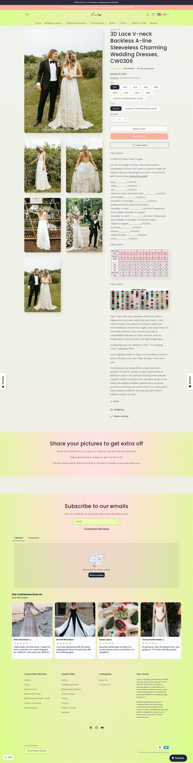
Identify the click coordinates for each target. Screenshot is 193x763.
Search (27, 680)
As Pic (116, 108)
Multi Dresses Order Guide (37, 698)
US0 (115, 87)
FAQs (26, 684)
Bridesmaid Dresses (71, 689)
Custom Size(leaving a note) (128, 98)
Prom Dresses (68, 694)
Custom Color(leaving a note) (141, 108)
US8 (156, 87)
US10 (115, 93)
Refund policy (31, 707)
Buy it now (139, 136)
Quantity (114, 114)
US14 (137, 93)
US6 (146, 87)
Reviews (65, 712)
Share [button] (116, 401)
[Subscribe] (117, 522)
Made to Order (69, 707)
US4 (135, 87)
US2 (125, 87)
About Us (103, 680)
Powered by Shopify (161, 752)
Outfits (65, 703)
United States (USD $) (36, 751)
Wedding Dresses (70, 684)
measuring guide (138, 176)
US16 (148, 93)
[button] (27, 14)
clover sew (149, 752)
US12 (126, 93)
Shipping (114, 78)
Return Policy (30, 689)
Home (64, 680)
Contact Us (104, 684)
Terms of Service (32, 703)
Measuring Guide (32, 694)
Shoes (65, 698)
